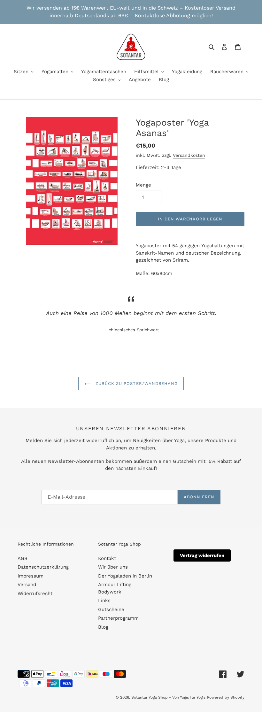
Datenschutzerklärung (43, 567)
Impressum (30, 576)
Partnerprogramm (118, 618)
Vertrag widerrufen (202, 555)
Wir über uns (113, 567)
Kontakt (107, 558)
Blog (103, 627)
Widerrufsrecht (35, 593)
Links (104, 600)
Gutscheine (111, 609)
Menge (143, 185)
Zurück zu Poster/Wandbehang (136, 383)
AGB (22, 558)
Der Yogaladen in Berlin (125, 576)
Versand (27, 584)
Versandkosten (189, 155)
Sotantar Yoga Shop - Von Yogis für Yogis (168, 697)
